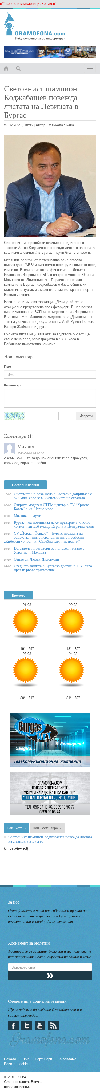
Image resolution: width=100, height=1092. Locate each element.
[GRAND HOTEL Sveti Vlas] (50, 52)
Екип (25, 1058)
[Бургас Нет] (50, 742)
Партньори (43, 1058)
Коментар (12, 385)
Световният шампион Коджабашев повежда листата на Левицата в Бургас (50, 838)
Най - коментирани (47, 827)
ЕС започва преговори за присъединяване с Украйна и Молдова (49, 550)
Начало (10, 1058)
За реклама (67, 1058)
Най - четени (16, 827)
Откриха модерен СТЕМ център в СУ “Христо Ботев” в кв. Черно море (51, 506)
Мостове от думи (27, 515)
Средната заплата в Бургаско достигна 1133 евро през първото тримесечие (53, 567)
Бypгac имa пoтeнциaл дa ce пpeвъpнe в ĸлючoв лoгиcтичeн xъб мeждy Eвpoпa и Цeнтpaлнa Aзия (54, 524)
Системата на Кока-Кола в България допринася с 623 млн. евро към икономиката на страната (53, 495)
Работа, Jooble (16, 1063)
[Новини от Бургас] (50, 26)
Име (7, 366)
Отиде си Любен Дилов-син (36, 559)
